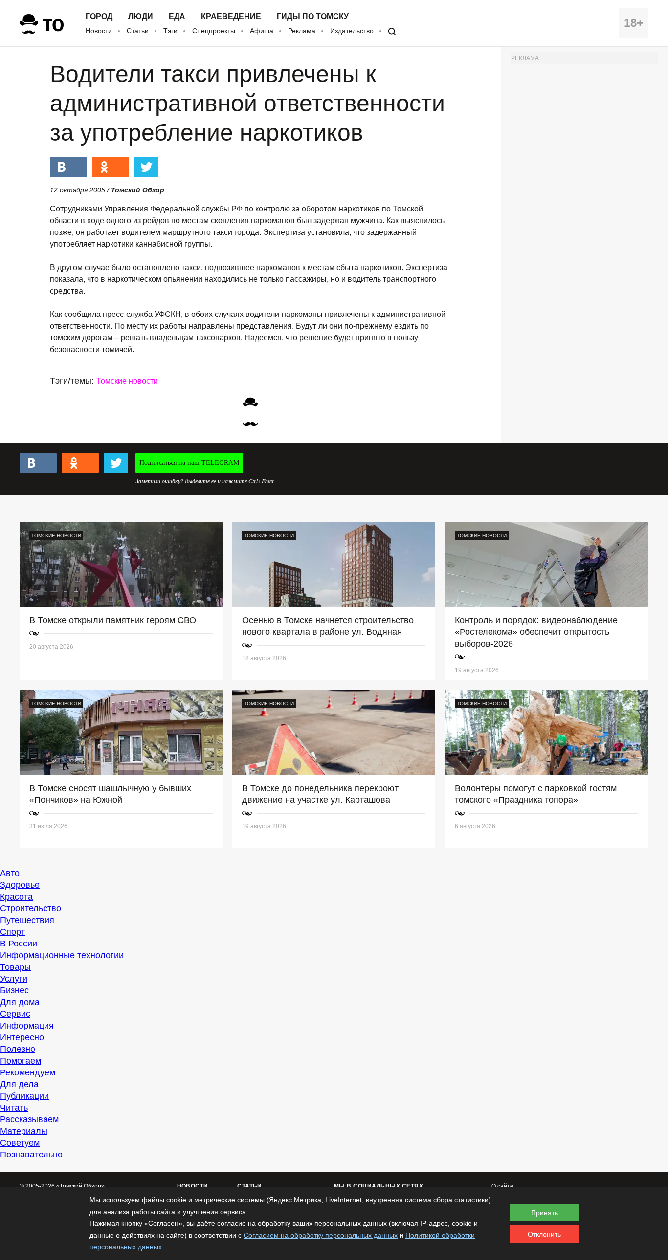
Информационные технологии (62, 955)
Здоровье (20, 885)
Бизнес (14, 990)
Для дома (20, 1002)
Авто (10, 873)
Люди (140, 17)
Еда (177, 17)
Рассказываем (29, 1119)
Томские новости (127, 381)
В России (18, 943)
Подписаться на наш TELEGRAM (189, 462)
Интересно (22, 1037)
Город (99, 17)
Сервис (15, 1014)
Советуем (20, 1143)
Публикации (24, 1096)
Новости (99, 31)
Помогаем (20, 1061)
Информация (27, 1025)
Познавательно (31, 1154)
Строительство (30, 908)
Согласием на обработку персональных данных (321, 1235)
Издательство (352, 31)
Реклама (301, 31)
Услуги (13, 979)
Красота (16, 897)
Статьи (138, 31)
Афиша (261, 31)
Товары (15, 967)
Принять (544, 1213)
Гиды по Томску (313, 17)
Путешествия (27, 920)
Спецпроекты (213, 31)
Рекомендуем (27, 1072)
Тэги (170, 31)
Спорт (12, 932)
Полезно (17, 1049)
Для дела (19, 1084)
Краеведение (231, 17)
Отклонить (544, 1234)
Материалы (23, 1131)
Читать (14, 1108)
